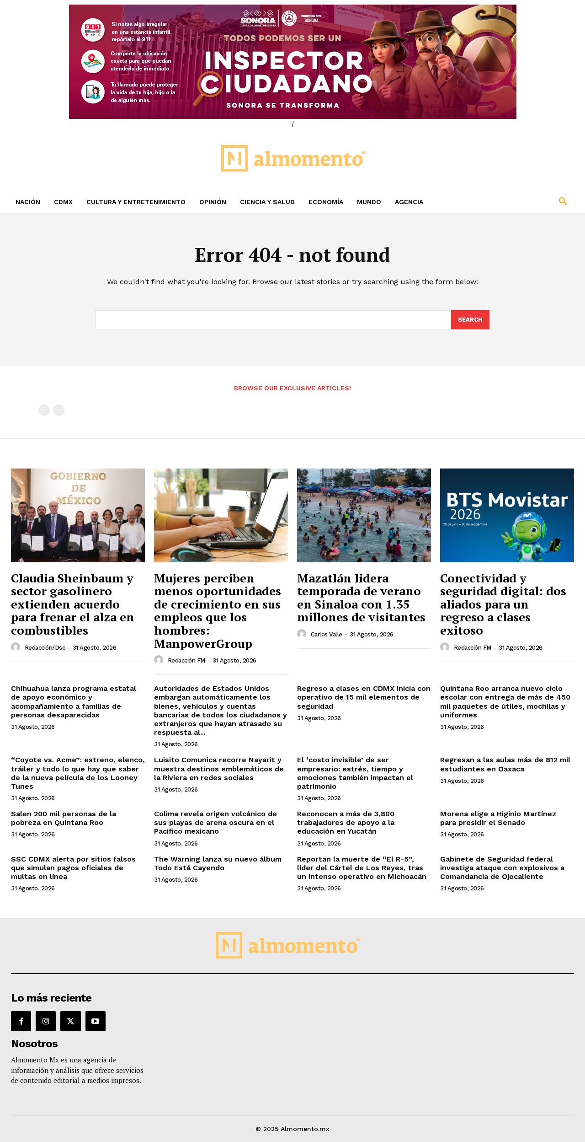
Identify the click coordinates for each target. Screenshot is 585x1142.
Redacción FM (186, 660)
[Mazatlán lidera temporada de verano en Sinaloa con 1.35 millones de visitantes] (364, 515)
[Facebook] (21, 1021)
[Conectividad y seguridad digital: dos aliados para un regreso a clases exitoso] (507, 515)
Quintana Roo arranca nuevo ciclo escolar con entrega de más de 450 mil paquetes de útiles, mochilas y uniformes (505, 701)
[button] (512, 202)
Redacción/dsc (45, 647)
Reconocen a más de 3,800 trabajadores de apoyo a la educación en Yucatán (345, 822)
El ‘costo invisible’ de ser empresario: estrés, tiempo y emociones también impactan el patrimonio (355, 773)
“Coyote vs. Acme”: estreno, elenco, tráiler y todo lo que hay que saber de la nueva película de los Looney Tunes (78, 773)
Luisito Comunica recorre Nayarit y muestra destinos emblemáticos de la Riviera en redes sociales (219, 768)
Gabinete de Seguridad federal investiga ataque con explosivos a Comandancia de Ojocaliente (502, 868)
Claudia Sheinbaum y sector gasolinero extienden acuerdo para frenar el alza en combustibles (72, 604)
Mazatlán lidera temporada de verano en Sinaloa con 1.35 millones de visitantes (361, 597)
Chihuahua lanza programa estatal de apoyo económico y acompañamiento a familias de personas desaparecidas (73, 701)
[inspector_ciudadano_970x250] (292, 62)
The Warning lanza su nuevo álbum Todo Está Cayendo (218, 863)
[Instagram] (46, 1021)
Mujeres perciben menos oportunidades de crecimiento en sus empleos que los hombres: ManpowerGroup (217, 610)
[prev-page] (44, 410)
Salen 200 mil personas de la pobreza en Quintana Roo (63, 818)
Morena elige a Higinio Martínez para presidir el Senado (498, 818)
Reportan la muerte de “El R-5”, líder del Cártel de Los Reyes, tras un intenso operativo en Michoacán (361, 868)
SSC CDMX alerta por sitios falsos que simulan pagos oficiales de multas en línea (73, 868)
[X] (70, 1021)
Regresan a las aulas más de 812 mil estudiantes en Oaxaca (505, 764)
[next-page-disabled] (58, 410)
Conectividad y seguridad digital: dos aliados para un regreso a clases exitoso (503, 604)
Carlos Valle (326, 634)
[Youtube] (95, 1021)
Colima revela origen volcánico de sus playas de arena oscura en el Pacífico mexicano (215, 822)
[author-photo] (17, 647)
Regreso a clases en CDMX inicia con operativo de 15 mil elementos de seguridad (364, 697)
